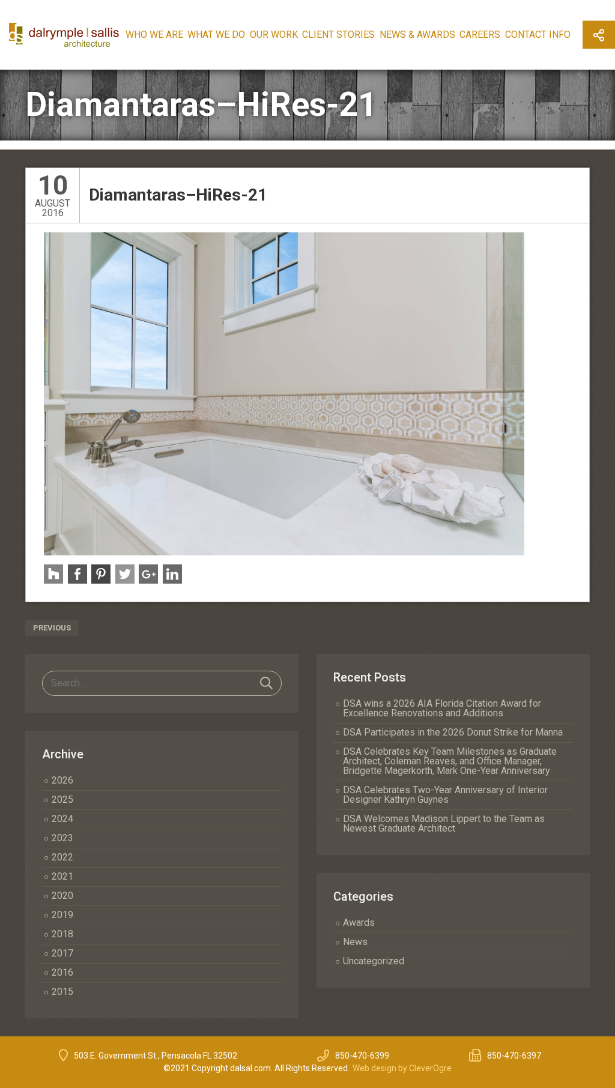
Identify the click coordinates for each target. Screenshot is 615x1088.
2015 (62, 991)
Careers (479, 34)
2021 (62, 876)
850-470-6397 (514, 1055)
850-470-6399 (362, 1055)
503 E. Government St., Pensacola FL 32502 (155, 1055)
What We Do (216, 34)
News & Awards (417, 34)
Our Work (274, 34)
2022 (62, 857)
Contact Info (538, 34)
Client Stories (338, 34)
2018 (62, 934)
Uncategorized (373, 961)
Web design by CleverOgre (402, 1068)
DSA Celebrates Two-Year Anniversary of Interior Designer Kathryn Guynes (445, 794)
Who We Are (154, 34)
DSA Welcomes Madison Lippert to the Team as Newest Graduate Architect (444, 823)
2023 (62, 838)
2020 (62, 895)
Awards (359, 922)
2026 (62, 780)
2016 (62, 972)
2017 (62, 953)
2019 (62, 914)
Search (266, 683)
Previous (52, 627)
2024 (62, 818)
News (355, 941)
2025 (62, 799)
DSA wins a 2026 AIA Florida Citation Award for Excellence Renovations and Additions (442, 708)
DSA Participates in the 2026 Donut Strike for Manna (453, 732)
